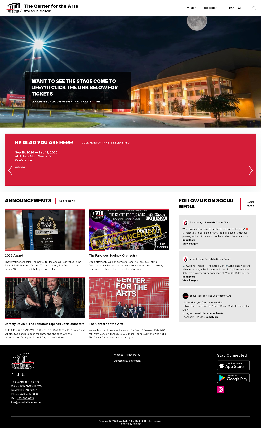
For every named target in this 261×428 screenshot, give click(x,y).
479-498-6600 (29, 394)
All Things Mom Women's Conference (33, 158)
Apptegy (137, 423)
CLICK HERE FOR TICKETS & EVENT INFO (106, 142)
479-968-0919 (25, 398)
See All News (67, 200)
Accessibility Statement (127, 360)
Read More (188, 239)
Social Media (250, 203)
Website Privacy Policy (127, 354)
